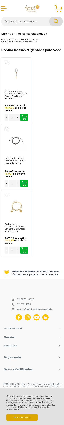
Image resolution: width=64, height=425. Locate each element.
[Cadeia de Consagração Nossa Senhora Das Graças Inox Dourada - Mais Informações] (16, 207)
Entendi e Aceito (22, 417)
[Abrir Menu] (4, 8)
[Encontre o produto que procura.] (56, 21)
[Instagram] (28, 319)
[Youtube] (36, 319)
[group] (32, 273)
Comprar (24, 117)
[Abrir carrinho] (58, 8)
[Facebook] (19, 319)
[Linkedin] (45, 319)
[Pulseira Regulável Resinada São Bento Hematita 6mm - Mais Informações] (16, 140)
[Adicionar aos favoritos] (7, 63)
